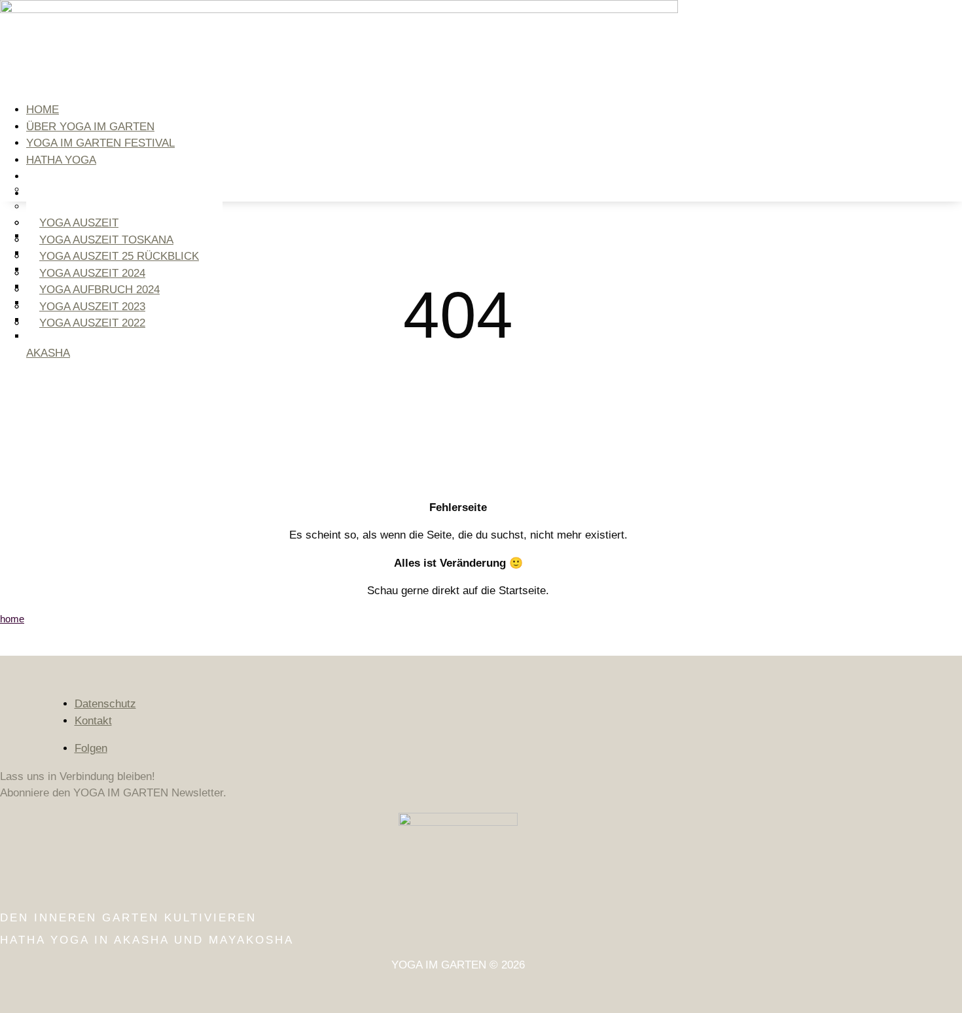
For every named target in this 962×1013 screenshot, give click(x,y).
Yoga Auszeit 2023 (92, 306)
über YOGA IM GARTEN (90, 126)
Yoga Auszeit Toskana (106, 240)
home (42, 109)
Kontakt (93, 721)
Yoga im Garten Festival (100, 143)
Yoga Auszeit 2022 (92, 323)
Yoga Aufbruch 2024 (99, 289)
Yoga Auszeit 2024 (92, 273)
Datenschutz (105, 704)
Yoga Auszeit (78, 223)
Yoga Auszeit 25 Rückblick (119, 256)
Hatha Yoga (61, 160)
